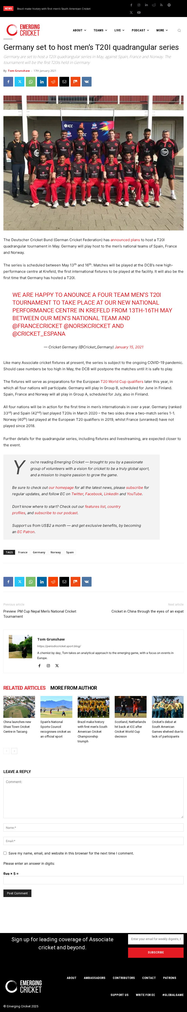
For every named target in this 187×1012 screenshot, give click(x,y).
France (23, 552)
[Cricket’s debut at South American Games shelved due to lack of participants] (168, 707)
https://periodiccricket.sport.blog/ (59, 646)
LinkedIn (111, 494)
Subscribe (156, 952)
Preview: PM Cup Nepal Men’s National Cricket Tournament (39, 614)
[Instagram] (139, 5)
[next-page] (14, 751)
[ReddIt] (53, 82)
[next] (118, 9)
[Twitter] (131, 12)
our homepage (61, 487)
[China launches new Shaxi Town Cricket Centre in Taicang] (19, 707)
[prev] (110, 9)
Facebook (93, 494)
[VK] (87, 82)
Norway (56, 552)
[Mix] (75, 82)
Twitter (77, 494)
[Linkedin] (146, 5)
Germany (39, 552)
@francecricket (37, 326)
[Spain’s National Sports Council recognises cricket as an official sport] (56, 707)
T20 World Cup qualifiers (122, 381)
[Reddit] (154, 5)
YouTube (134, 494)
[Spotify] (169, 5)
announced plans (125, 240)
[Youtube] (139, 12)
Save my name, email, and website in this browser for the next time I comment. (71, 853)
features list (95, 506)
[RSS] (161, 5)
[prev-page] (6, 751)
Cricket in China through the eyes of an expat (148, 611)
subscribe (134, 487)
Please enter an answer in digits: (29, 863)
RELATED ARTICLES (24, 688)
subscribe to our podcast (56, 512)
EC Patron (26, 531)
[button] (179, 30)
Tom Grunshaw (19, 70)
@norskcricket (87, 326)
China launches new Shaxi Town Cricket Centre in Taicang (17, 726)
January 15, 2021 (129, 347)
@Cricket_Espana (38, 333)
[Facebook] (131, 5)
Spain (70, 552)
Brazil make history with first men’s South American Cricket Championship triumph (92, 731)
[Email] (64, 82)
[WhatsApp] (31, 82)
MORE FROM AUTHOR (73, 688)
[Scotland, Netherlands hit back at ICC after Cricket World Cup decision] (130, 707)
